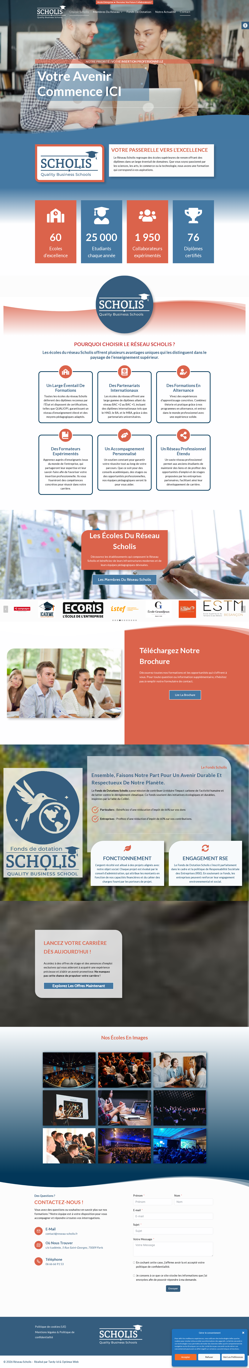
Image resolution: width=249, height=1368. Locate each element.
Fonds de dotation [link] (139, 11)
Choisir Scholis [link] (79, 11)
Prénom (138, 1195)
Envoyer (173, 1288)
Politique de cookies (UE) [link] (50, 1326)
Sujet (136, 1224)
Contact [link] (185, 11)
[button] (243, 1332)
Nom (177, 1195)
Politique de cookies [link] (191, 1363)
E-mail (137, 1210)
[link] (245, 25)
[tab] (113, 620)
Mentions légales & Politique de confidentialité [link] (218, 1363)
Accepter (185, 1357)
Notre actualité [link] (165, 11)
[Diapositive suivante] (243, 609)
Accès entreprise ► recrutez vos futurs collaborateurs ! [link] (124, 2)
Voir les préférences (233, 1357)
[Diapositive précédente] (5, 609)
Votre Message (142, 1239)
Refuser (209, 1357)
